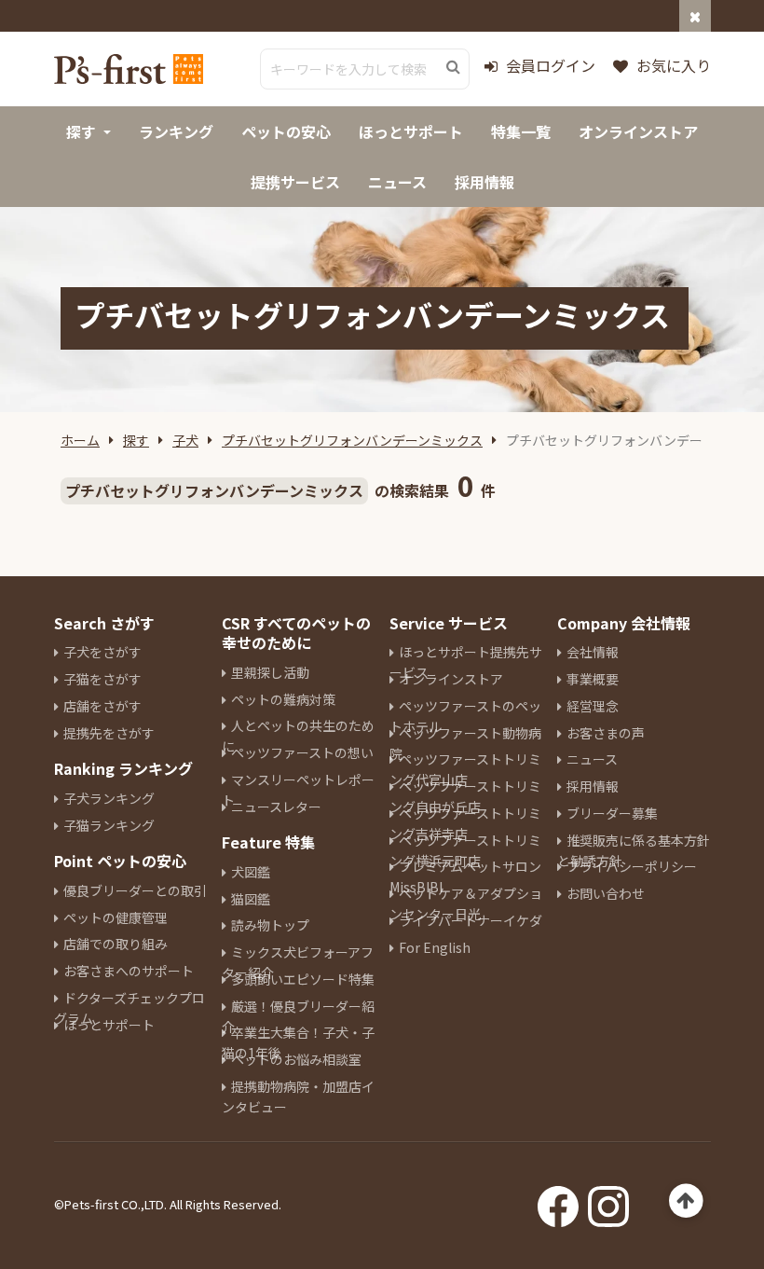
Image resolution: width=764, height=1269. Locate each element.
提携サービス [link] (295, 182)
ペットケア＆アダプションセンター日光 (465, 903)
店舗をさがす (102, 706)
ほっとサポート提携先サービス (465, 662)
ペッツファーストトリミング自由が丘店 (465, 796)
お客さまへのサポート (128, 970)
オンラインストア (451, 678)
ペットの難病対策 (283, 699)
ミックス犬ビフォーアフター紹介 (298, 962)
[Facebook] (558, 1201)
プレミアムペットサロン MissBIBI (465, 876)
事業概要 (592, 678)
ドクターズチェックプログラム (129, 1008)
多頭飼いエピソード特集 (303, 979)
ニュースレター (276, 806)
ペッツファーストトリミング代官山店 (465, 769)
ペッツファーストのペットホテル (465, 716)
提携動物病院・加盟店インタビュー (298, 1096)
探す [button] (81, 131)
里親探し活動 (270, 672)
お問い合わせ (605, 893)
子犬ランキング (109, 798)
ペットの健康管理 (115, 917)
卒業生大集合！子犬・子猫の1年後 (298, 1042)
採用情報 (592, 786)
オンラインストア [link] (638, 131)
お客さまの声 (605, 733)
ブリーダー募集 (612, 813)
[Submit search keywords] (453, 67)
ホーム (80, 440)
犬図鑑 (250, 871)
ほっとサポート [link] (411, 131)
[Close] (695, 16)
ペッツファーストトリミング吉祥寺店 (465, 823)
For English (435, 947)
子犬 (185, 440)
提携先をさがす (109, 733)
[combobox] (365, 69)
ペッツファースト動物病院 (465, 743)
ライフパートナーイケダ (470, 920)
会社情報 (592, 651)
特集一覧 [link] (521, 131)
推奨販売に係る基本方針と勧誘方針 (633, 850)
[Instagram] (608, 1201)
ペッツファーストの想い (302, 752)
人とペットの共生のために (298, 735)
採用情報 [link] (484, 182)
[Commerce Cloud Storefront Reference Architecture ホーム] (128, 69)
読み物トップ (270, 925)
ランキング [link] (176, 131)
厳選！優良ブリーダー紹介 (298, 1016)
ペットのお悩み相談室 (296, 1059)
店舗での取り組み (115, 943)
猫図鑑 (250, 899)
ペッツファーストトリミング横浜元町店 (465, 850)
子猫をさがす (102, 678)
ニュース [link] (397, 182)
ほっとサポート (109, 1024)
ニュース (592, 759)
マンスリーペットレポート (298, 789)
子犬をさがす (102, 651)
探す (136, 440)
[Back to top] (686, 1201)
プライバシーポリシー (631, 866)
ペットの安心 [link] (286, 131)
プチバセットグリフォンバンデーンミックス (352, 440)
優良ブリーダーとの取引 (135, 890)
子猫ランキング (109, 825)
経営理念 (592, 706)
